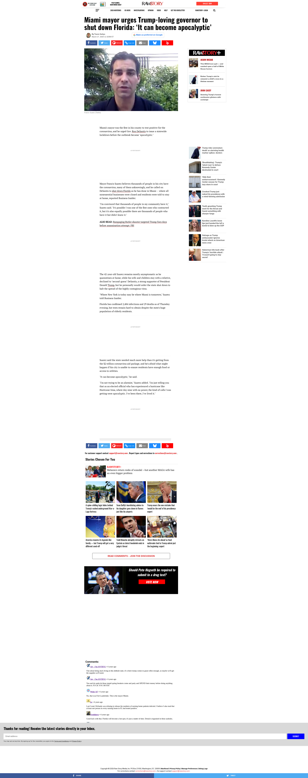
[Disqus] (131, 627)
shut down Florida (121, 190)
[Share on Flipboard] (117, 42)
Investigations (139, 10)
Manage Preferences (189, 769)
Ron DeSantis (139, 131)
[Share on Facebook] (91, 42)
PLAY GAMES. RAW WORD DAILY (115, 4)
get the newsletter (178, 10)
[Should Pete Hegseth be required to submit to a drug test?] (105, 580)
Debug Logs (203, 769)
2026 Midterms (115, 10)
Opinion (151, 10)
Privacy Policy (175, 769)
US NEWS (127, 10)
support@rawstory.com (181, 771)
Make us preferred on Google (149, 35)
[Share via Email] (142, 42)
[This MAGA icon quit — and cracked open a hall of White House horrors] (193, 62)
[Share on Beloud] (167, 42)
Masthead (165, 769)
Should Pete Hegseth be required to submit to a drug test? (151, 572)
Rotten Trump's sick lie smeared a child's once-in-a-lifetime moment (212, 78)
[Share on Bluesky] (154, 42)
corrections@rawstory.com (145, 771)
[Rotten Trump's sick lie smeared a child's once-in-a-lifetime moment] (193, 79)
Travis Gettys (99, 34)
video (159, 10)
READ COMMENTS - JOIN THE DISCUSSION (131, 556)
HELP (165, 10)
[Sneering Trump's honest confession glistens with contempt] (193, 93)
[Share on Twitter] (104, 42)
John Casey (205, 90)
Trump (111, 285)
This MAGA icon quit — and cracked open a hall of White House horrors (212, 66)
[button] (214, 10)
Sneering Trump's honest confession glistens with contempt (210, 97)
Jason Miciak (206, 59)
